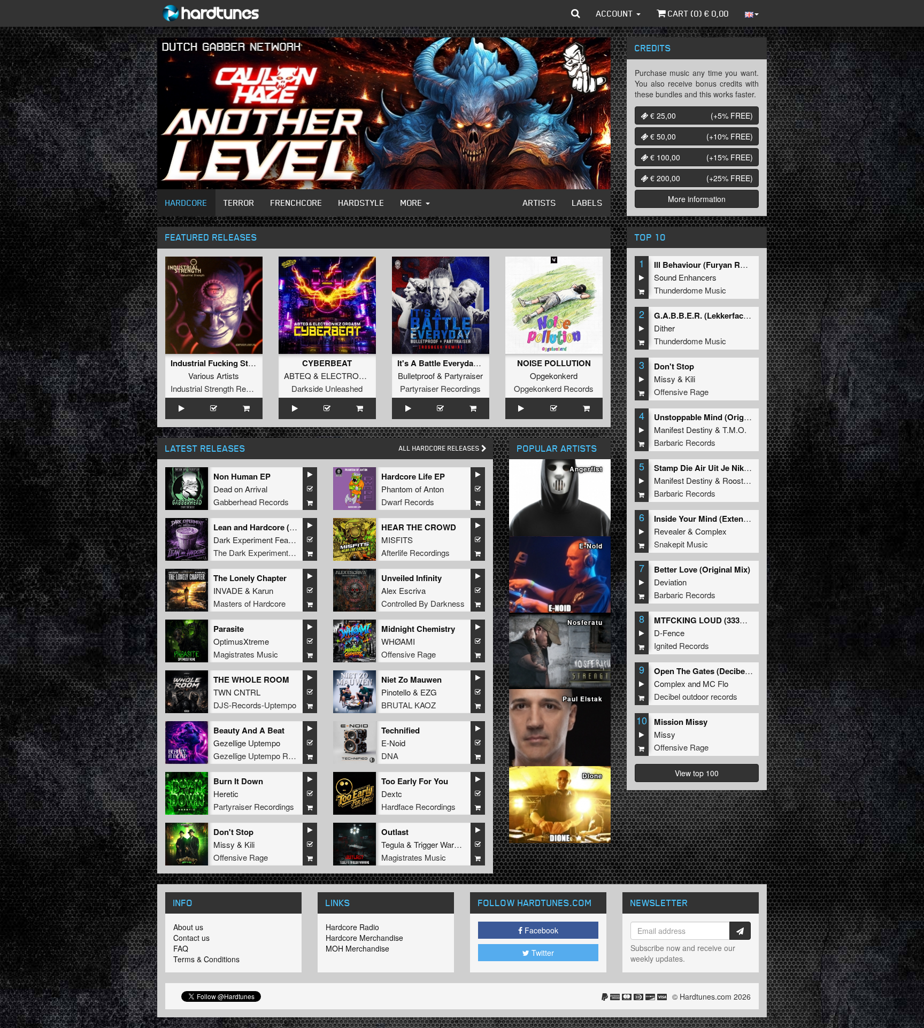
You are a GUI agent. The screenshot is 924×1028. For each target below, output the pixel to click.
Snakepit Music (681, 544)
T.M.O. (734, 429)
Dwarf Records (407, 501)
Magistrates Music (245, 654)
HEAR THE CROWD (418, 527)
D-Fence (669, 632)
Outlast (395, 832)
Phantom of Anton (412, 488)
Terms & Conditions (206, 959)
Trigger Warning (441, 844)
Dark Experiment (243, 539)
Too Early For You (414, 781)
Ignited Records (681, 645)
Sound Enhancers (685, 277)
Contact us (191, 937)
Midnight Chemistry (418, 629)
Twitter (541, 952)
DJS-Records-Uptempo (254, 704)
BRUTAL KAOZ (408, 704)
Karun (262, 590)
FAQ (180, 948)
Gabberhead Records (251, 501)
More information (697, 199)
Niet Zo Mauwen (411, 679)
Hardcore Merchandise (364, 937)
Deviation (670, 582)
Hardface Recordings (418, 806)
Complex (711, 531)
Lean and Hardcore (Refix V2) (268, 527)
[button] (575, 13)
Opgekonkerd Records (554, 388)
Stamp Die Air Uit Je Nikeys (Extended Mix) (734, 468)
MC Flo (715, 683)
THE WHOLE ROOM (251, 679)
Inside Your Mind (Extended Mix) (714, 518)
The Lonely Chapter (250, 578)
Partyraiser (463, 375)
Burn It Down (238, 781)
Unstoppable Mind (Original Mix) (714, 417)
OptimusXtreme (241, 641)
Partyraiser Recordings (440, 388)
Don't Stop (233, 832)
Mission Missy (680, 722)
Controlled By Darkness (423, 603)
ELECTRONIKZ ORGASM (368, 375)
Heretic (225, 793)
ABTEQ (297, 375)
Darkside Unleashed (327, 388)
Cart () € (697, 13)
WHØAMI (398, 641)
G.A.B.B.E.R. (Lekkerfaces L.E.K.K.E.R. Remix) (741, 315)
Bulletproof (416, 375)
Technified (400, 730)
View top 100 (697, 773)
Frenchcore (296, 202)
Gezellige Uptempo (246, 742)
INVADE (228, 590)
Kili (249, 844)
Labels (587, 202)
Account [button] (615, 13)
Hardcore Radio (352, 927)
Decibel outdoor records (695, 696)
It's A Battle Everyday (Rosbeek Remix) (470, 363)
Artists (539, 202)
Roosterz (738, 480)
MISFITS (397, 539)
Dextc (391, 793)
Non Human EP (242, 476)
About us (188, 927)
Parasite (228, 629)
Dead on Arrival (240, 488)
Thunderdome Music (690, 290)
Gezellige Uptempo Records (262, 755)
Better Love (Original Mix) (702, 569)
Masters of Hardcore (249, 603)
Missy (224, 844)
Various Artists (213, 375)
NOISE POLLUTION (554, 363)
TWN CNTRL (236, 692)
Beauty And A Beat (248, 730)
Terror (239, 202)
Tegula (392, 844)
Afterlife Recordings (415, 552)
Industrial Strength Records (218, 388)
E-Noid (393, 742)
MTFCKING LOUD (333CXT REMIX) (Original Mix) (746, 620)
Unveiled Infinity (411, 578)
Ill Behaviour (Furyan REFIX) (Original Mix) (733, 264)
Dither (664, 328)
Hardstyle (361, 202)
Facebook (540, 930)
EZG (428, 692)
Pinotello (396, 692)
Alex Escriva (403, 590)
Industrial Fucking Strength (222, 363)
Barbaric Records (684, 442)
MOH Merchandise (357, 948)
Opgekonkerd (554, 375)
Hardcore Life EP (413, 476)
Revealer (670, 531)
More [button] (413, 202)
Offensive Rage (408, 654)
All (440, 448)
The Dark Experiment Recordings (271, 552)
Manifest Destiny (683, 429)
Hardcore (186, 202)
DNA (389, 755)
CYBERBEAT (327, 363)
